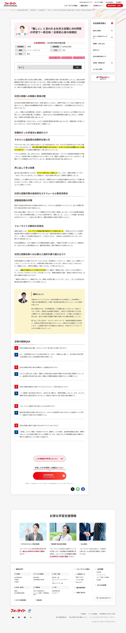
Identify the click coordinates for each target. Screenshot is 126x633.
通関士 (16, 591)
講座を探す (84, 5)
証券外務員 (36, 577)
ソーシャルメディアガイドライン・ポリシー (102, 617)
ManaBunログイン (86, 2)
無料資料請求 (80, 587)
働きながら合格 (67, 57)
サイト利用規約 (92, 614)
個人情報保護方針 (61, 617)
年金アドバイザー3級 (57, 583)
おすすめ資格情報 (21, 600)
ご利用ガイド (97, 5)
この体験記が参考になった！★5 (49, 458)
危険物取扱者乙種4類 (38, 579)
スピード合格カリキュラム (100, 37)
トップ (12, 10)
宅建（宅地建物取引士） (39, 591)
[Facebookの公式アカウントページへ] (25, 617)
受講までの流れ (79, 577)
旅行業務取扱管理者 (19, 593)
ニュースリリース (101, 574)
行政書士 (16, 579)
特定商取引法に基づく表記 (107, 614)
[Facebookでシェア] (83, 489)
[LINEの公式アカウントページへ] (19, 617)
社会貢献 (99, 572)
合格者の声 (33, 10)
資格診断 (39, 600)
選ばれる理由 (97, 30)
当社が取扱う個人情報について (78, 617)
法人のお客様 (109, 2)
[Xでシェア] (72, 489)
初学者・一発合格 (55, 57)
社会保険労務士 (99, 23)
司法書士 (16, 582)
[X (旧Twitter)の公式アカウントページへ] (31, 617)
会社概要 (118, 2)
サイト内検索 (99, 2)
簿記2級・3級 (55, 577)
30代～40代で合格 (79, 57)
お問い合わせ (79, 582)
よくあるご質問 (97, 69)
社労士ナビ (96, 50)
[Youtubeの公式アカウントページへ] (13, 617)
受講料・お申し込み (99, 44)
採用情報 (99, 580)
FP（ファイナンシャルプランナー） (60, 580)
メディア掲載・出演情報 (103, 577)
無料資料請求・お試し (115, 5)
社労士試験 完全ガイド (99, 56)
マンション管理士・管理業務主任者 (41, 593)
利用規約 (83, 614)
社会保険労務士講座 (22, 10)
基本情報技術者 (56, 591)
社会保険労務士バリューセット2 (48, 476)
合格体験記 (42, 10)
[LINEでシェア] (78, 489)
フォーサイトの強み (71, 5)
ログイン (103, 79)
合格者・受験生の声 (99, 63)
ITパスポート (55, 593)
